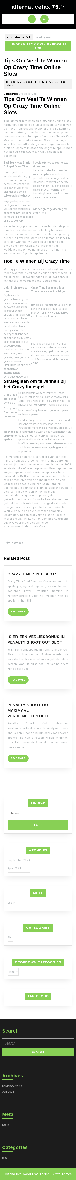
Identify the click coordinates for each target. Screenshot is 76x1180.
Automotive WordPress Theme (27, 1174)
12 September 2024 (21, 82)
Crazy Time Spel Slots (33, 574)
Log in (11, 902)
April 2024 (14, 868)
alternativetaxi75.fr (38, 7)
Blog (10, 937)
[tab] (32, 19)
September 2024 (19, 860)
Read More (20, 613)
